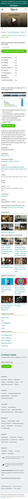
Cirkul (3, 325)
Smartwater (5, 318)
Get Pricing (13, 442)
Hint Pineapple (5, 340)
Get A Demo (6, 366)
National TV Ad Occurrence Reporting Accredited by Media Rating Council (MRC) (14, 465)
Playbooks (10, 426)
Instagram (10, 453)
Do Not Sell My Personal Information (10, 478)
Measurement (5, 396)
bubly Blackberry (6, 343)
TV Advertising (5, 428)
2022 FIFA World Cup (7, 412)
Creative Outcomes (17, 423)
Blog (18, 421)
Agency (3, 382)
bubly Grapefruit (6, 338)
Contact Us (13, 440)
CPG (21, 382)
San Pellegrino (5, 323)
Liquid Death (5, 155)
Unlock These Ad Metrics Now (14, 51)
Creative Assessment (14, 393)
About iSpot (4, 437)
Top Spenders (12, 407)
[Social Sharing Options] (2, 28)
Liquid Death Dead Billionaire (10, 167)
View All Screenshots (8, 232)
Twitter (10, 161)
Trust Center (17, 488)
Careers (20, 437)
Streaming (10, 382)
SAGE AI (16, 384)
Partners (21, 440)
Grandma (4, 196)
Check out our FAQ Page (15, 207)
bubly (3, 328)
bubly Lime (4, 346)
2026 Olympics (19, 412)
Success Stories (5, 423)
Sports (17, 382)
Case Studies (11, 421)
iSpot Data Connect (7, 384)
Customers (13, 437)
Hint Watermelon (6, 335)
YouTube (16, 161)
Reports (3, 421)
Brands (10, 380)
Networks (17, 380)
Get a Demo (4, 442)
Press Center (5, 440)
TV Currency (18, 426)
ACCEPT (9, 497)
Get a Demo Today (8, 126)
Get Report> (14, 5)
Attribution (14, 396)
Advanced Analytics (7, 398)
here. (2, 475)
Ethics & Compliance (6, 488)
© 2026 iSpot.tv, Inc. (6, 486)
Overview (4, 380)
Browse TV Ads (5, 410)
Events (3, 426)
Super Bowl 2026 (16, 410)
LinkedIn (3, 453)
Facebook (4, 161)
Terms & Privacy (17, 486)
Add (8, 186)
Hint (2, 320)
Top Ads (3, 407)
